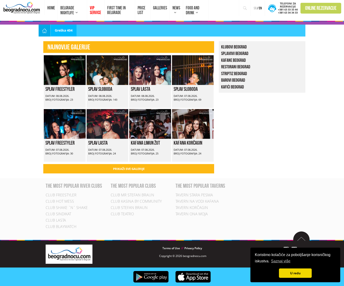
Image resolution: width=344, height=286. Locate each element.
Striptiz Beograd (234, 73)
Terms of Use (171, 248)
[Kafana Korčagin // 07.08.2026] (193, 123)
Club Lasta (56, 220)
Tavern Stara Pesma (194, 195)
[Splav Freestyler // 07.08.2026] (65, 123)
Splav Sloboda (100, 89)
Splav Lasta (140, 89)
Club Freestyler (61, 195)
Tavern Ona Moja (192, 213)
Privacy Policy (193, 248)
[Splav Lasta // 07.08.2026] (107, 123)
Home (51, 7)
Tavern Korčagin (192, 207)
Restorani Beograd (235, 66)
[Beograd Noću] (69, 254)
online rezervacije (321, 8)
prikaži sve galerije (129, 169)
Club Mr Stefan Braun (132, 195)
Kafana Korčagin (188, 143)
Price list (141, 10)
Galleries (160, 7)
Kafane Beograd (233, 60)
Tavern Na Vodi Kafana (197, 201)
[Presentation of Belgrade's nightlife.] (22, 7)
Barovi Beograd (233, 80)
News (176, 7)
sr (255, 8)
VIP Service (95, 10)
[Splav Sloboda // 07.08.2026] (193, 69)
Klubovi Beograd (234, 46)
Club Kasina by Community (136, 201)
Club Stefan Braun (129, 207)
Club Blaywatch (61, 226)
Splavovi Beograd (234, 53)
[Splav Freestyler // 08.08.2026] (65, 69)
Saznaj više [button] (280, 261)
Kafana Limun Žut (145, 143)
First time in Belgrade (116, 10)
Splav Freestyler (60, 89)
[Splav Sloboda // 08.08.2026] (107, 69)
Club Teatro (122, 213)
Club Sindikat (58, 213)
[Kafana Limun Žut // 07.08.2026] (150, 123)
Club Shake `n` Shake (67, 207)
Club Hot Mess (60, 201)
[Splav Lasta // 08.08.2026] (150, 69)
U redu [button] (295, 273)
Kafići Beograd (232, 86)
